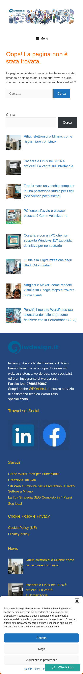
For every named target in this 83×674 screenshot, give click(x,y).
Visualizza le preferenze (41, 660)
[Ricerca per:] (29, 93)
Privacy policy (18, 534)
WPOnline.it (38, 389)
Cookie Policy (31, 669)
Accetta (41, 637)
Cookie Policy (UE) (22, 528)
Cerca (10, 115)
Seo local (15, 504)
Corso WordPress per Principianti (33, 474)
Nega (41, 649)
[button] (77, 601)
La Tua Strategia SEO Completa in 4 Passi (40, 497)
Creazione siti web (22, 480)
